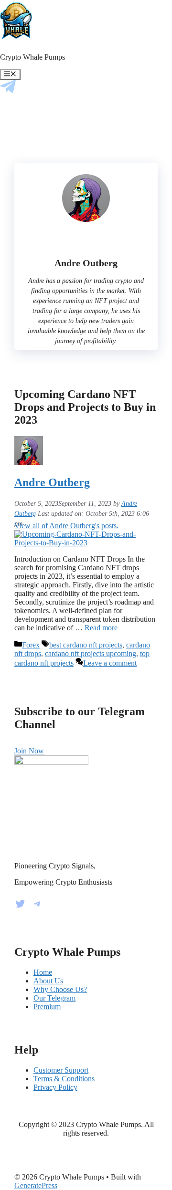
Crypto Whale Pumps (32, 57)
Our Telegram (54, 998)
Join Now (29, 751)
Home (42, 972)
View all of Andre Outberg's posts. (66, 526)
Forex (31, 645)
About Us (48, 981)
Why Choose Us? (60, 989)
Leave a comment (110, 663)
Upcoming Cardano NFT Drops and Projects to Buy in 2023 (85, 407)
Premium (47, 1006)
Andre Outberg (52, 482)
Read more (101, 628)
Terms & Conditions (64, 1079)
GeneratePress (35, 1185)
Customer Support (60, 1070)
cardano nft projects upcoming (90, 653)
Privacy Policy (55, 1087)
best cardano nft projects (85, 645)
